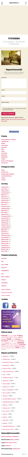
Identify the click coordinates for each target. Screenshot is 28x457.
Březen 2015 (4, 243)
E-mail (3, 96)
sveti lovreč (17, 346)
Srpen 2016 (4, 214)
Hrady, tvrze (4, 172)
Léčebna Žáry (6, 359)
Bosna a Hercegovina (7, 161)
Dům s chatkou (5, 276)
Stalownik (3, 346)
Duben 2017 (4, 202)
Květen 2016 (4, 220)
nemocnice (21, 341)
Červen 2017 (5, 198)
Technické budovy (6, 176)
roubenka (11, 344)
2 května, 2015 (21, 41)
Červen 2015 (5, 237)
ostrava (20, 343)
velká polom (9, 347)
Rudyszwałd (16, 344)
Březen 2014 (4, 249)
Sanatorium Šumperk (8, 362)
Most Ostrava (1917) (8, 429)
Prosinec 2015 (5, 226)
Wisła (17, 347)
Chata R (3, 279)
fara (12, 337)
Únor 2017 (4, 204)
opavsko (11, 343)
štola (5, 349)
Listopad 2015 (5, 228)
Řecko (3, 151)
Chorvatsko (4, 145)
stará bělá (7, 346)
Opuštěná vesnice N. (8, 377)
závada (2, 349)
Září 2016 (4, 212)
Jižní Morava (5, 141)
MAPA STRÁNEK (5, 289)
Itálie (2, 149)
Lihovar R (4, 267)
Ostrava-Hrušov (7, 368)
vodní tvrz (13, 347)
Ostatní (3, 179)
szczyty (22, 346)
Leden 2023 (4, 187)
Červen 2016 (5, 218)
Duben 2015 (4, 241)
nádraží (2, 343)
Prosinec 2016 (5, 206)
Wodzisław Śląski (23, 347)
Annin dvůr (5, 420)
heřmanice (16, 337)
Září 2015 (4, 231)
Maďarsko (4, 155)
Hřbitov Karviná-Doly (8, 371)
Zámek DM (4, 282)
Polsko (3, 143)
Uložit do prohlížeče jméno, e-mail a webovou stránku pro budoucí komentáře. (14, 109)
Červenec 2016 (5, 216)
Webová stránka (5, 102)
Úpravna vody (6, 408)
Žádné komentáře (15, 44)
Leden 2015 (4, 245)
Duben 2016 (4, 222)
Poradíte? (4, 258)
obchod (6, 343)
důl (10, 337)
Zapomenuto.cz (14, 2)
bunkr (14, 335)
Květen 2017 (4, 200)
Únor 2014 (4, 251)
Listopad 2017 (5, 193)
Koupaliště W (5, 270)
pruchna (8, 344)
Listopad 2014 (5, 247)
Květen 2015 (4, 239)
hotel (9, 339)
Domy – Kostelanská (8, 389)
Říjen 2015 (4, 229)
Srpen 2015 (4, 233)
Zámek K (3, 285)
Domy (3, 170)
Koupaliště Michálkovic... (9, 426)
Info (2, 261)
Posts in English (5, 295)
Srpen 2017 (4, 196)
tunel (2, 347)
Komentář (4, 77)
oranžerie (15, 343)
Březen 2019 (4, 191)
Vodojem (5, 423)
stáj (13, 346)
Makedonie (4, 157)
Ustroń (5, 347)
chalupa (20, 335)
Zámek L (5, 417)
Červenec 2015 (5, 235)
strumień (10, 346)
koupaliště (4, 341)
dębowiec (7, 337)
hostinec (3, 339)
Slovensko (4, 153)
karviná (17, 339)
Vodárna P (8, 445)
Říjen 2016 (4, 210)
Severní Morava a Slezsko (8, 139)
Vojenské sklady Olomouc (9, 398)
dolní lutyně (3, 337)
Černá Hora (4, 163)
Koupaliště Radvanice (8, 402)
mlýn (12, 340)
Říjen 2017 (4, 195)
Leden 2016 (4, 224)
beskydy (4, 335)
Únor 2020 (4, 189)
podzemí (3, 344)
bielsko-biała (10, 335)
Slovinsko (4, 147)
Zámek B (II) (6, 386)
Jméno (3, 90)
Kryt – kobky (4, 264)
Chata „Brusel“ (6, 383)
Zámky (3, 178)
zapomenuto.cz (11, 41)
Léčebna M (6, 356)
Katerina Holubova (6, 436)
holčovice (20, 337)
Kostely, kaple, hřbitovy (7, 174)
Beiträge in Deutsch (6, 292)
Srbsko (3, 159)
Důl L (2, 273)
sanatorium (22, 344)
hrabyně (13, 339)
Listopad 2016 (5, 208)
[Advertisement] (14, 20)
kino (22, 339)
